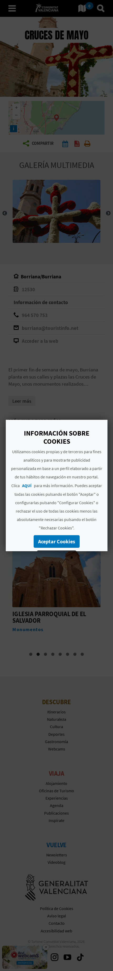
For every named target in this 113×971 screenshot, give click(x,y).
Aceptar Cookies (56, 541)
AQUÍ (27, 485)
